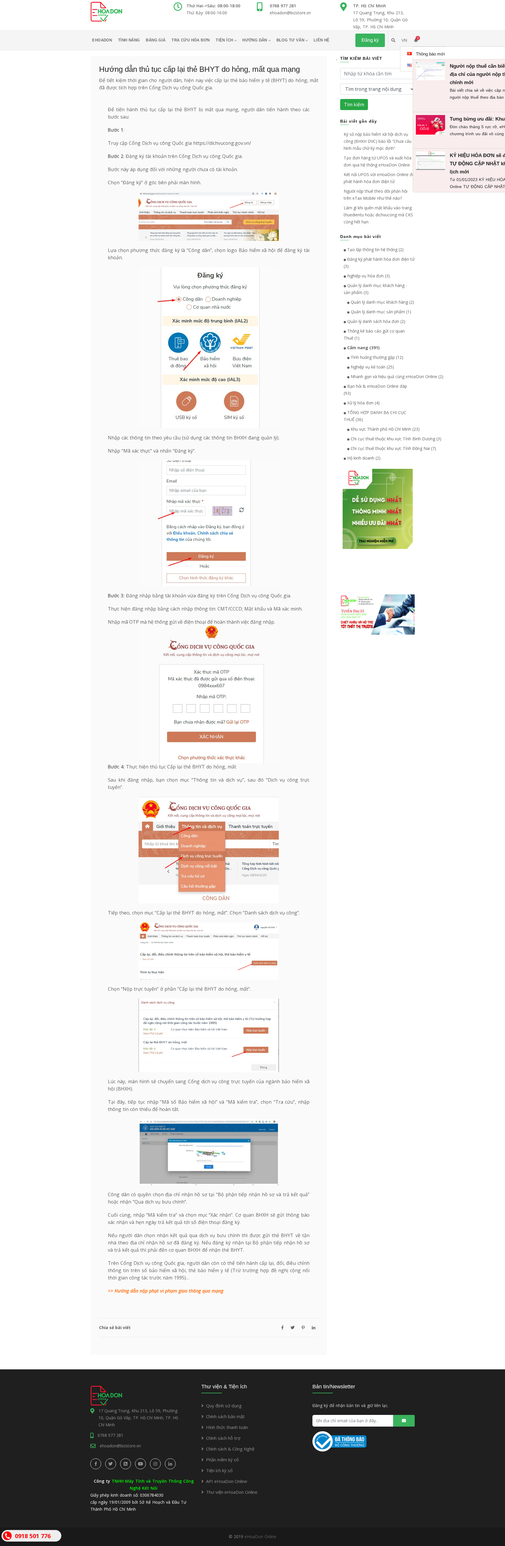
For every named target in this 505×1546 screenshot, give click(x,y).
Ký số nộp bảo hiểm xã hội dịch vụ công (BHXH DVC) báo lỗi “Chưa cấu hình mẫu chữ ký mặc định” (377, 141)
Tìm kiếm (354, 104)
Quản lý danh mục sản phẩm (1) (380, 311)
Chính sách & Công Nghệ (230, 1449)
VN (404, 40)
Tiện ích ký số (219, 1470)
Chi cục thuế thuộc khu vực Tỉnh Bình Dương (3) (395, 438)
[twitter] (111, 1464)
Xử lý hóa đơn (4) (363, 403)
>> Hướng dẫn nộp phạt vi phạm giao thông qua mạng (165, 1291)
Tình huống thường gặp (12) (376, 357)
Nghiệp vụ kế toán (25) (372, 367)
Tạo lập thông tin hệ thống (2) (375, 249)
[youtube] (140, 1464)
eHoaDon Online (260, 1536)
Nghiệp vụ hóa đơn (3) (368, 276)
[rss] (125, 1464)
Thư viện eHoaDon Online (231, 1492)
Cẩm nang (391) (363, 347)
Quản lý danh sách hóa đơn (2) (375, 321)
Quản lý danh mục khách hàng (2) (382, 302)
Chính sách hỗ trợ (223, 1438)
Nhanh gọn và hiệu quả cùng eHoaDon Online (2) (396, 376)
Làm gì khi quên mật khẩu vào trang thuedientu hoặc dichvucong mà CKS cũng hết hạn (378, 215)
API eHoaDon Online (226, 1481)
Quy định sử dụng (224, 1405)
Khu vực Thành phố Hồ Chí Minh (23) (385, 429)
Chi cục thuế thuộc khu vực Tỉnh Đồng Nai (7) (393, 448)
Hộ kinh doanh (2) (363, 458)
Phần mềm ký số (222, 1459)
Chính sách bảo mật (225, 1416)
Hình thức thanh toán (227, 1427)
